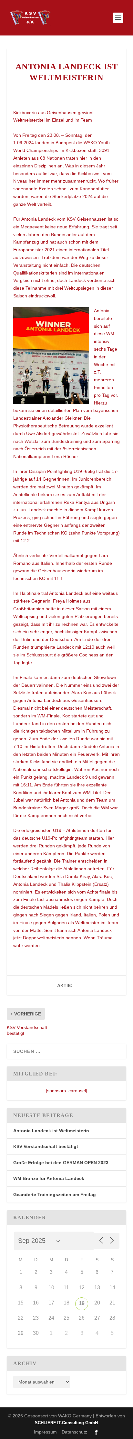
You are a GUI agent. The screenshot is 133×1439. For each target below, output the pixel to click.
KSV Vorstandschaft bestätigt (45, 1146)
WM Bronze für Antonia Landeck (48, 1178)
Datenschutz (74, 1431)
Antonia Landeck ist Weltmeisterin (51, 1130)
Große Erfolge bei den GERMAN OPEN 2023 (60, 1162)
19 (82, 1303)
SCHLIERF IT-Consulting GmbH (66, 1422)
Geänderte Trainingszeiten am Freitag (54, 1194)
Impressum (45, 1431)
